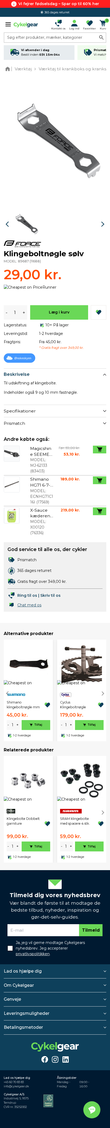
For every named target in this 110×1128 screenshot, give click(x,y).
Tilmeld (91, 930)
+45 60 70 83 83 (14, 1082)
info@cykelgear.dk (16, 1086)
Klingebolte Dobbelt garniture (23, 821)
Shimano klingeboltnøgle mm (23, 704)
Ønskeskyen (22, 358)
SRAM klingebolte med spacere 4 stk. (75, 821)
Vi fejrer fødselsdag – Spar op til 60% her (58, 3)
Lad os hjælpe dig (23, 971)
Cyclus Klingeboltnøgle (73, 704)
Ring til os (27, 595)
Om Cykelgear (19, 985)
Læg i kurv (59, 312)
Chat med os (29, 605)
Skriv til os (50, 595)
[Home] (9, 69)
